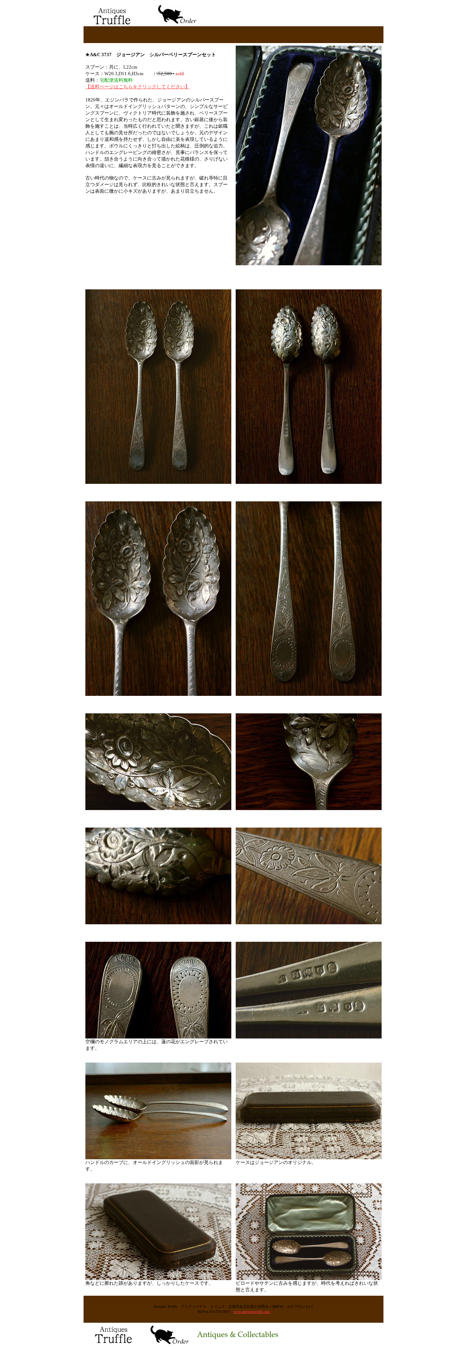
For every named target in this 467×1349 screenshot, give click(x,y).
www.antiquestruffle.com (252, 1312)
